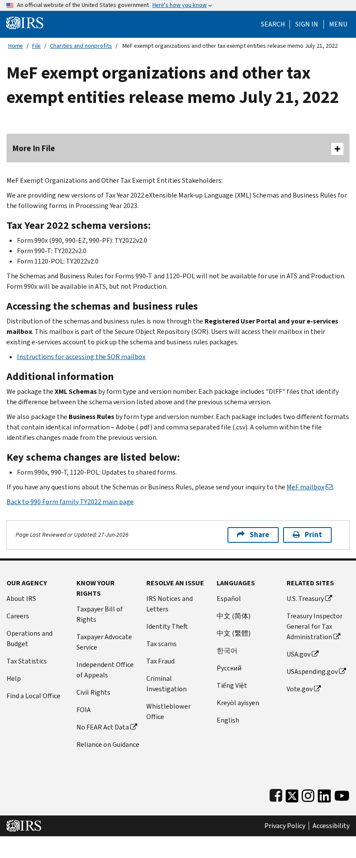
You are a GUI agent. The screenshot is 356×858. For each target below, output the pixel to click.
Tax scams (161, 643)
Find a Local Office (33, 695)
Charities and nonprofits (81, 46)
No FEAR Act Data (102, 727)
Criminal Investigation (166, 683)
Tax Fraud (160, 661)
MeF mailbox (305, 487)
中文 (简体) (234, 615)
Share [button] (259, 535)
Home (15, 46)
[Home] (24, 22)
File (36, 46)
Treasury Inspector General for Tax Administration (315, 626)
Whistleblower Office (168, 711)
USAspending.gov (312, 671)
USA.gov (298, 654)
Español (229, 598)
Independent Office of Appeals (105, 670)
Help (14, 678)
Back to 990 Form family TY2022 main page (70, 501)
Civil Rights (93, 692)
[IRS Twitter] (292, 794)
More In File (34, 148)
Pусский (229, 668)
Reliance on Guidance (107, 744)
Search (273, 24)
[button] (306, 24)
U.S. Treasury (305, 598)
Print (313, 535)
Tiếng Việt (232, 685)
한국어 (227, 650)
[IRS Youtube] (341, 794)
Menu (338, 24)
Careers (18, 615)
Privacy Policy (284, 826)
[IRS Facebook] (276, 794)
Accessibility (331, 826)
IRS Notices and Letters (169, 604)
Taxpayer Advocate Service (104, 642)
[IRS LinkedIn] (324, 794)
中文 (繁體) (234, 633)
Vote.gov (300, 688)
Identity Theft (167, 626)
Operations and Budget (30, 638)
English (228, 720)
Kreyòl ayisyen (238, 702)
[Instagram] (308, 794)
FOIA (83, 709)
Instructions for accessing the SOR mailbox (81, 356)
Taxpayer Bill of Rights (99, 614)
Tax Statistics (27, 661)
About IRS (21, 598)
